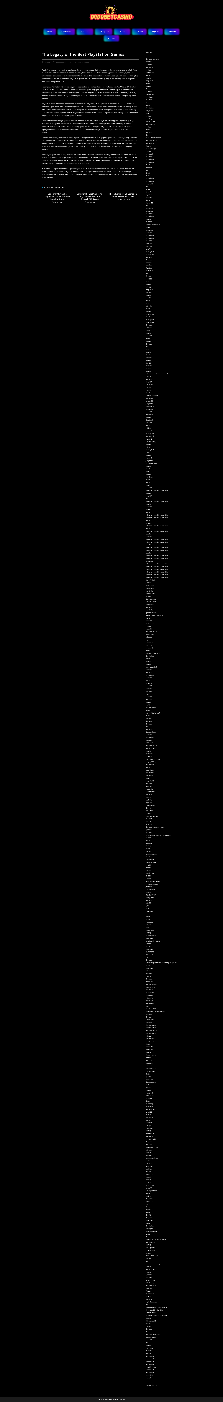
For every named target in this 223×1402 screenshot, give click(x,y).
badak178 (149, 78)
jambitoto (149, 1161)
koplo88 (148, 1345)
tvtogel (148, 925)
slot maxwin (150, 765)
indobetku (149, 998)
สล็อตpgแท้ (149, 154)
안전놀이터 (149, 775)
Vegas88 (148, 1291)
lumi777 (148, 1196)
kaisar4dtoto (150, 1020)
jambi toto (149, 1128)
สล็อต (147, 282)
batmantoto (150, 1117)
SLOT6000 (149, 385)
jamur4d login (150, 987)
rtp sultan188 (150, 121)
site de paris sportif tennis (154, 615)
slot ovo (148, 1353)
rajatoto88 (149, 740)
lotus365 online (151, 935)
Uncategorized (83, 62)
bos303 (148, 822)
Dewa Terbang (151, 1280)
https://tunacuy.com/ (153, 225)
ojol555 (148, 906)
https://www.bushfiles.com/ (155, 1011)
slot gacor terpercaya (153, 1334)
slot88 (148, 83)
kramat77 (149, 431)
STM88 (148, 453)
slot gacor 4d (150, 143)
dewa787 (149, 241)
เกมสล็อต (149, 222)
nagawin (148, 1177)
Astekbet (149, 1288)
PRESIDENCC (150, 271)
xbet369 (148, 879)
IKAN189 (149, 287)
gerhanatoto (150, 588)
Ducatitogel (150, 634)
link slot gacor (150, 124)
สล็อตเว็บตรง (150, 100)
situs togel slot (151, 732)
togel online (150, 406)
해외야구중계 (150, 580)
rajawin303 (149, 1063)
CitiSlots (148, 1253)
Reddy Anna (150, 898)
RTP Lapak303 (150, 1248)
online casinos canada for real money (158, 835)
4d (146, 102)
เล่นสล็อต (149, 262)
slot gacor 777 (150, 783)
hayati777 (149, 1340)
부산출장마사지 (151, 895)
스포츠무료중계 (151, 708)
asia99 (148, 1204)
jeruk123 (149, 887)
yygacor (148, 957)
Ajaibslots (149, 1275)
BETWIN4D (149, 990)
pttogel (148, 1153)
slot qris (148, 808)
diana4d (148, 146)
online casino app (152, 884)
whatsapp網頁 (151, 442)
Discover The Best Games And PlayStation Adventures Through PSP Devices (90, 196)
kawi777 (148, 1006)
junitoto (148, 583)
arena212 (149, 328)
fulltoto (148, 1090)
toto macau (150, 322)
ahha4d (148, 870)
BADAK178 (149, 203)
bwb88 (148, 471)
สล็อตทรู (148, 349)
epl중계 (148, 933)
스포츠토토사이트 (152, 1158)
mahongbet (150, 94)
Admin (47, 62)
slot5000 (148, 1351)
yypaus (148, 976)
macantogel (150, 737)
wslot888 (149, 1014)
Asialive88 (149, 1299)
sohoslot (149, 637)
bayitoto (149, 70)
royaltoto (149, 195)
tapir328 (148, 509)
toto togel (149, 1220)
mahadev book (151, 862)
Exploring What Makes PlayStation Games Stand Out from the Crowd (57, 196)
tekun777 (149, 916)
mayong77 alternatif (153, 713)
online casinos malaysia (154, 1264)
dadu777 (149, 219)
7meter (148, 813)
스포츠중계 (149, 1375)
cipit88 (148, 75)
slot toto (149, 1017)
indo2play (149, 982)
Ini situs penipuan (152, 463)
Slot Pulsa (149, 1163)
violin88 (148, 1326)
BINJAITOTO (150, 1096)
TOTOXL (148, 846)
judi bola (149, 306)
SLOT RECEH (150, 1348)
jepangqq (149, 786)
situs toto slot (150, 1134)
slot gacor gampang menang (155, 827)
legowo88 (149, 1155)
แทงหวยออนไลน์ (151, 667)
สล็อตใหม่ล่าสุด (151, 149)
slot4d (148, 89)
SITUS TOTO (150, 642)
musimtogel (150, 992)
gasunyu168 (150, 1039)
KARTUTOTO (150, 952)
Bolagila (148, 1296)
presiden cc (149, 922)
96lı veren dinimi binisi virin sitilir (157, 490)
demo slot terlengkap (153, 653)
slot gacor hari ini (151, 140)
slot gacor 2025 (151, 1286)
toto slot (149, 227)
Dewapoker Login (152, 1256)
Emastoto (149, 756)
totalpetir (149, 974)
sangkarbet (149, 111)
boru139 (148, 832)
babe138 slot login (152, 1147)
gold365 (148, 428)
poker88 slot (150, 648)
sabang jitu (149, 1229)
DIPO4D (148, 841)
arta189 (148, 298)
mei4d (148, 618)
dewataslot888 (151, 1009)
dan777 (148, 838)
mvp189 (148, 1115)
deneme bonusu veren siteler (156, 1239)
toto (147, 113)
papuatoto (149, 640)
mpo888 (148, 946)
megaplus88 (150, 781)
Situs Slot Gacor (151, 1367)
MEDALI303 (150, 1185)
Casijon (148, 151)
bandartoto (150, 930)
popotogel (149, 97)
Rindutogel (149, 995)
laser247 (148, 849)
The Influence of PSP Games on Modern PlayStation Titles (123, 195)
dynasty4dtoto (151, 1022)
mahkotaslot (150, 585)
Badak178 (149, 352)
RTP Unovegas (151, 1283)
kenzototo (149, 789)
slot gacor (149, 132)
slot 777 (148, 1215)
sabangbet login (151, 1231)
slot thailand (150, 656)
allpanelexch (150, 859)
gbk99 (148, 447)
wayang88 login (151, 1337)
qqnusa (148, 1077)
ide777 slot (149, 645)
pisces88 (148, 1378)
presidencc (149, 938)
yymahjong (149, 911)
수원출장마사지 (151, 889)
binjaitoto (149, 944)
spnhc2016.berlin (151, 613)
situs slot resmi (151, 599)
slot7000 (148, 876)
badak (148, 485)
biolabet (148, 797)
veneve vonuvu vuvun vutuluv (156, 1307)
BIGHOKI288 (150, 773)
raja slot (148, 1324)
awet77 (148, 1180)
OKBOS (148, 1182)
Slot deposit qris (151, 1191)
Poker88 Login (151, 1250)
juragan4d (149, 404)
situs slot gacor (151, 1082)
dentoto (148, 1085)
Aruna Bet (149, 1277)
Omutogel (149, 1001)
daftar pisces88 (151, 1321)
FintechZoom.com (152, 395)
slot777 (148, 105)
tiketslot (148, 1318)
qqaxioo (148, 892)
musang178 (150, 252)
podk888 (149, 279)
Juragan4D (149, 461)
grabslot (148, 1267)
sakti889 (148, 851)
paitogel (148, 1036)
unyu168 (149, 1123)
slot (147, 135)
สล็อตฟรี (148, 192)
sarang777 (149, 1079)
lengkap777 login (151, 762)
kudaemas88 (150, 792)
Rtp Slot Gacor (151, 873)
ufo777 (148, 908)
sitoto (148, 1074)
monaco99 (149, 1047)
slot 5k (148, 165)
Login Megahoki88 (152, 816)
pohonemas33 (151, 1139)
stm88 (148, 651)
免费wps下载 (150, 436)
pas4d (148, 705)
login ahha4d (150, 1071)
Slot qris (148, 1126)
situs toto (149, 62)
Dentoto (148, 1087)
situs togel (149, 67)
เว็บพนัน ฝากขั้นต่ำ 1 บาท (154, 138)
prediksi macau (151, 1313)
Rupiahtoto (150, 1041)
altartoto (149, 64)
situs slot (149, 168)
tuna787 (148, 249)
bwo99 (148, 694)
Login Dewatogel (151, 1302)
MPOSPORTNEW (151, 984)
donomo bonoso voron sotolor (156, 1315)
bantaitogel (150, 73)
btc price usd (150, 604)
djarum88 (149, 830)
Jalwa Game (150, 770)
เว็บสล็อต (149, 92)
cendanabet (150, 1356)
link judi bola (150, 1003)
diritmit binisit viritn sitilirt (154, 1310)
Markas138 (149, 1136)
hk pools (149, 683)
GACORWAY (150, 398)
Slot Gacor (149, 477)
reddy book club (151, 854)
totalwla (148, 971)
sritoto (148, 1193)
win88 (148, 1234)
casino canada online (153, 881)
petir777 (148, 778)
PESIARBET (149, 743)
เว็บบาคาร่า (149, 276)
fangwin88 (149, 81)
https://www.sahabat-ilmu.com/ (157, 374)
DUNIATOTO (150, 954)
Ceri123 (148, 363)
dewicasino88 (150, 594)
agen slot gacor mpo (153, 759)
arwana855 (149, 184)
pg (146, 914)
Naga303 (149, 794)
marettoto (149, 591)
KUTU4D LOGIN (151, 602)
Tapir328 (148, 189)
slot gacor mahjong (152, 59)
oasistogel (149, 1093)
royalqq (148, 927)
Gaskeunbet (150, 1294)
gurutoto (149, 387)
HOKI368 (149, 824)
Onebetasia (150, 811)
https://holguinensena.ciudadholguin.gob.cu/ (161, 963)
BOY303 (148, 659)
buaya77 (149, 596)
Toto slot (149, 691)
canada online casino (153, 941)
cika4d (148, 1207)
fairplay (148, 868)
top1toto (149, 800)
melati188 (149, 621)
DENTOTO (149, 1106)
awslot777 (149, 1050)
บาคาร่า (148, 680)
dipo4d (148, 857)
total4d (148, 903)
